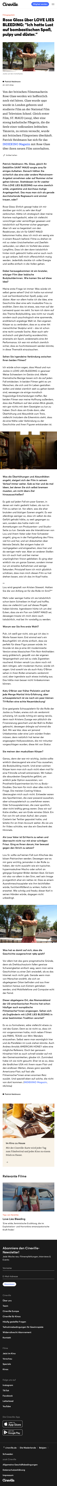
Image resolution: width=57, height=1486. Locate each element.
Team (5, 1305)
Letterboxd (8, 1401)
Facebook (8, 1395)
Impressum (8, 1475)
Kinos (5, 1369)
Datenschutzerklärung (14, 1470)
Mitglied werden (40, 4)
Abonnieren (9, 1284)
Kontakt (7, 1337)
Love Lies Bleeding (14, 1219)
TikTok (6, 1390)
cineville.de (11, 1447)
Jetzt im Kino (9, 1353)
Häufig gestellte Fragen (14, 1321)
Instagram (8, 1385)
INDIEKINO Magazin (16, 144)
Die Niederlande (28, 1447)
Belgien (43, 1447)
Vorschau (7, 1358)
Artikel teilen (11, 155)
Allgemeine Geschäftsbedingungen (20, 1464)
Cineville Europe (11, 1311)
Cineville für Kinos (12, 1316)
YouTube (7, 1406)
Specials (7, 1364)
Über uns (7, 1300)
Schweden (8, 1454)
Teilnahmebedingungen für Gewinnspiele (23, 1327)
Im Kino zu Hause (15, 1143)
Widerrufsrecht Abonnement (17, 1332)
